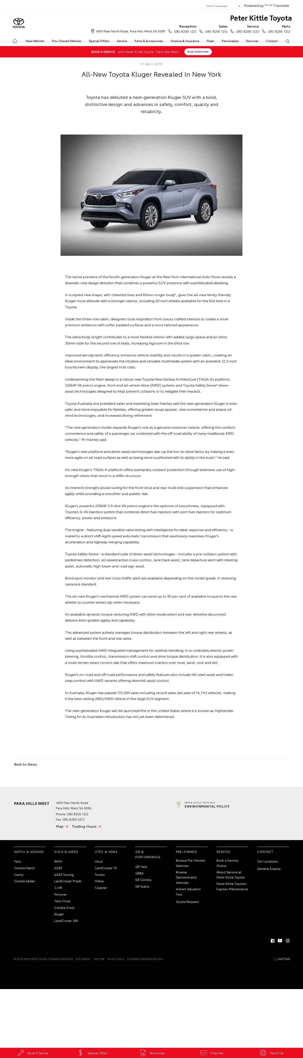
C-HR (58, 887)
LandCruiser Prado (67, 881)
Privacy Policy (116, 958)
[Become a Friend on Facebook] (272, 940)
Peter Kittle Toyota (261, 17)
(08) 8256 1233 (247, 28)
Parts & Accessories (148, 41)
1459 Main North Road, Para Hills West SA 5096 (130, 31)
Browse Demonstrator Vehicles (186, 877)
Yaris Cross (62, 901)
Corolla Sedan (24, 881)
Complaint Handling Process (145, 958)
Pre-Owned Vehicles (66, 41)
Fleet (210, 41)
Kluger (59, 914)
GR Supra (142, 886)
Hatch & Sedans (29, 851)
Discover (252, 41)
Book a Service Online (227, 863)
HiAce (99, 881)
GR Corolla (143, 879)
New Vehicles (35, 41)
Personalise (230, 41)
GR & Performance (148, 854)
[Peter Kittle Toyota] (18, 23)
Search (287, 41)
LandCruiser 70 (106, 868)
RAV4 (58, 861)
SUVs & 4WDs (66, 851)
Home (15, 40)
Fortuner (60, 894)
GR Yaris (141, 866)
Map (59, 826)
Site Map (99, 958)
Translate (281, 5)
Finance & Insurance (185, 41)
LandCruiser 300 (66, 920)
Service (122, 41)
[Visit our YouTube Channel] (280, 940)
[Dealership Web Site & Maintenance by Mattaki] (281, 958)
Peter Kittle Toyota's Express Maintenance (232, 886)
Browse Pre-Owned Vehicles (190, 863)
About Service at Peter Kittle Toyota (230, 875)
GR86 (139, 873)
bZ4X (58, 868)
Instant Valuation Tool (188, 891)
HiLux (99, 861)
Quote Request (187, 901)
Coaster (101, 887)
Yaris (17, 861)
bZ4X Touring (64, 874)
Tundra (100, 874)
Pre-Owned (186, 851)
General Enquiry (269, 868)
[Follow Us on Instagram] (287, 940)
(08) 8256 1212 (185, 28)
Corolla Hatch (24, 868)
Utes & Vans (106, 851)
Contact (272, 41)
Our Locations (267, 861)
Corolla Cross (64, 907)
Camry (19, 874)
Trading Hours (84, 826)
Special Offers (99, 41)
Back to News (25, 764)
